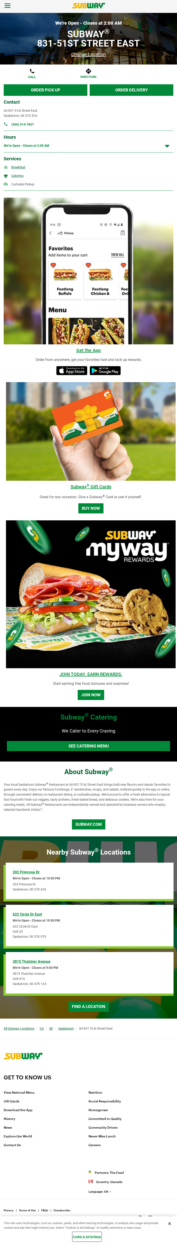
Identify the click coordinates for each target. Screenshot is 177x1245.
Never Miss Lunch (102, 1136)
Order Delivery (131, 90)
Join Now (91, 694)
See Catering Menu (88, 746)
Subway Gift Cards (91, 486)
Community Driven (103, 1127)
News (8, 1127)
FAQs (44, 1210)
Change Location (88, 54)
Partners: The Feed (109, 1173)
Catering (17, 176)
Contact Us (12, 1145)
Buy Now (91, 508)
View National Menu (19, 1092)
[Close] (170, 1224)
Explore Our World (18, 1136)
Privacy (9, 1210)
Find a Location (88, 1006)
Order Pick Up (45, 90)
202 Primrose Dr (26, 872)
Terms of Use (27, 1210)
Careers (94, 1145)
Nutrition (95, 1092)
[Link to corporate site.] (23, 1071)
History (9, 1119)
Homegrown (98, 1110)
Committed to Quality (105, 1119)
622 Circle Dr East (27, 914)
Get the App (88, 350)
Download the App (18, 1110)
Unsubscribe (61, 1210)
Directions (88, 77)
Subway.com (88, 824)
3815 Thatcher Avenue (31, 961)
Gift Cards (11, 1101)
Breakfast (18, 167)
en (98, 1191)
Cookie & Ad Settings (87, 1236)
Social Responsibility (104, 1101)
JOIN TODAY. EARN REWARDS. (90, 674)
